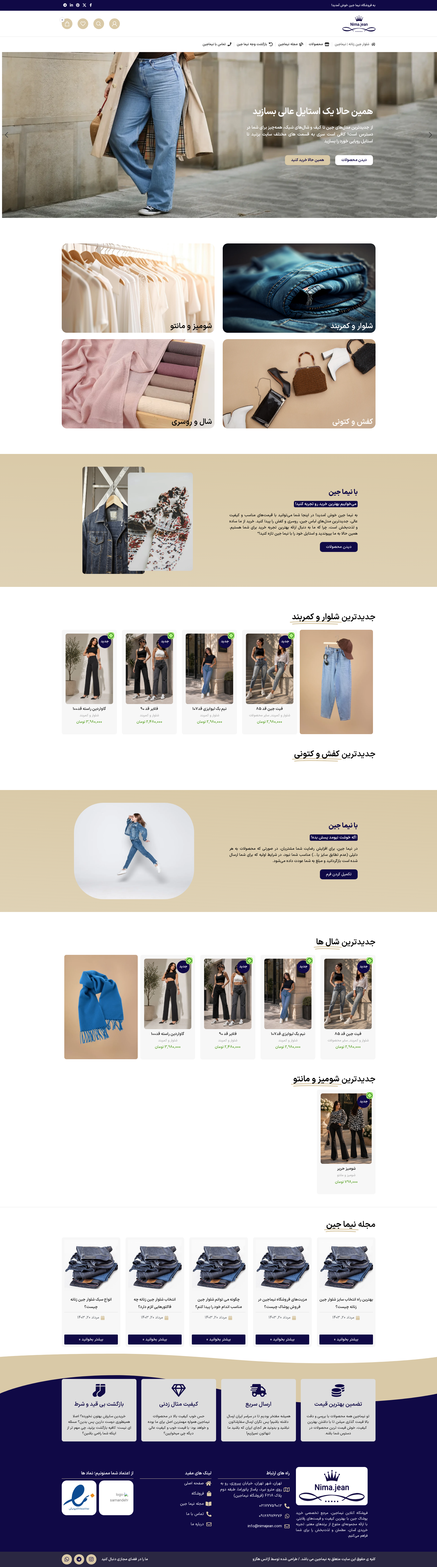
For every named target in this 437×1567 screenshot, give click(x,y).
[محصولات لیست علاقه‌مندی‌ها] (83, 24)
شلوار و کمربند (351, 326)
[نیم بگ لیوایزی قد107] (209, 669)
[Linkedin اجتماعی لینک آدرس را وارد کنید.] (71, 5)
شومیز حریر (346, 1169)
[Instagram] (91, 1559)
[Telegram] (79, 1559)
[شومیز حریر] (346, 1128)
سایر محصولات (259, 715)
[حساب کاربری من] (114, 24)
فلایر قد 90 (149, 709)
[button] (430, 135)
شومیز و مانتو (191, 326)
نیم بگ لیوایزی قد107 (209, 709)
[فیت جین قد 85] (269, 669)
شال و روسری (192, 422)
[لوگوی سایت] (359, 23)
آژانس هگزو (261, 1559)
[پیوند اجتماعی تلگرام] (65, 5)
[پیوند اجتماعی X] (84, 5)
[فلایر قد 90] (149, 669)
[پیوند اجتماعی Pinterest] (77, 5)
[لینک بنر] (336, 682)
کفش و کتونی (352, 422)
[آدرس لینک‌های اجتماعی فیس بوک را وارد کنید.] (91, 5)
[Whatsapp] (67, 1559)
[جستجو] (99, 24)
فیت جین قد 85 (269, 709)
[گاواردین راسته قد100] (89, 669)
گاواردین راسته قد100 (89, 709)
